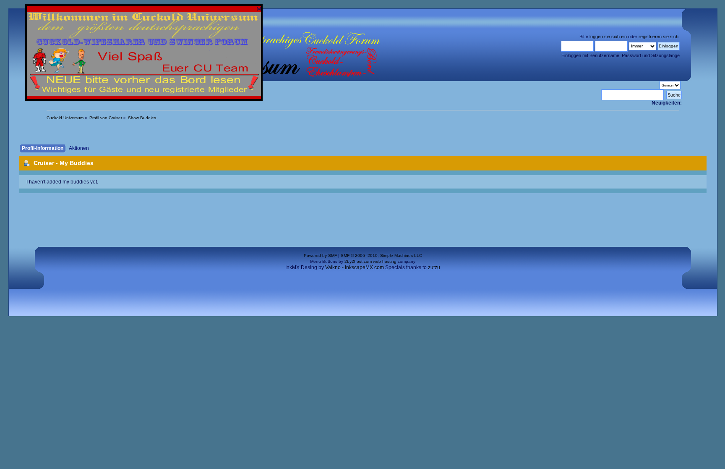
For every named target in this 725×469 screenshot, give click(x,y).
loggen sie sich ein (608, 36)
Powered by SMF (320, 255)
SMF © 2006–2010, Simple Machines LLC (381, 255)
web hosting (384, 261)
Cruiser (44, 163)
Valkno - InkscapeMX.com (354, 267)
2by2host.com (358, 261)
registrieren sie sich (658, 36)
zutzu (434, 267)
